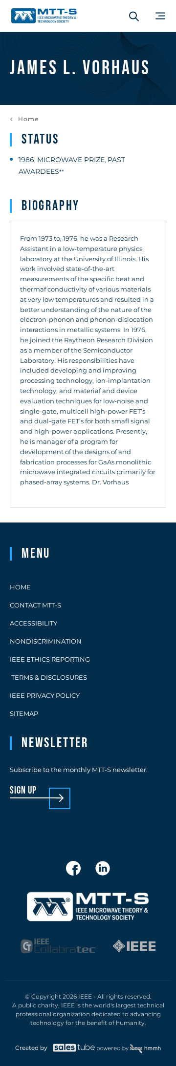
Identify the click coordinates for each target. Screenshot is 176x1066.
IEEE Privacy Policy (45, 695)
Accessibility (33, 623)
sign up (23, 790)
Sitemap (24, 713)
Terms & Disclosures (48, 677)
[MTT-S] (44, 15)
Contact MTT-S (35, 605)
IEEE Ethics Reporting (50, 659)
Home (28, 119)
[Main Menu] (160, 16)
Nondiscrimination (46, 641)
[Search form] (134, 16)
